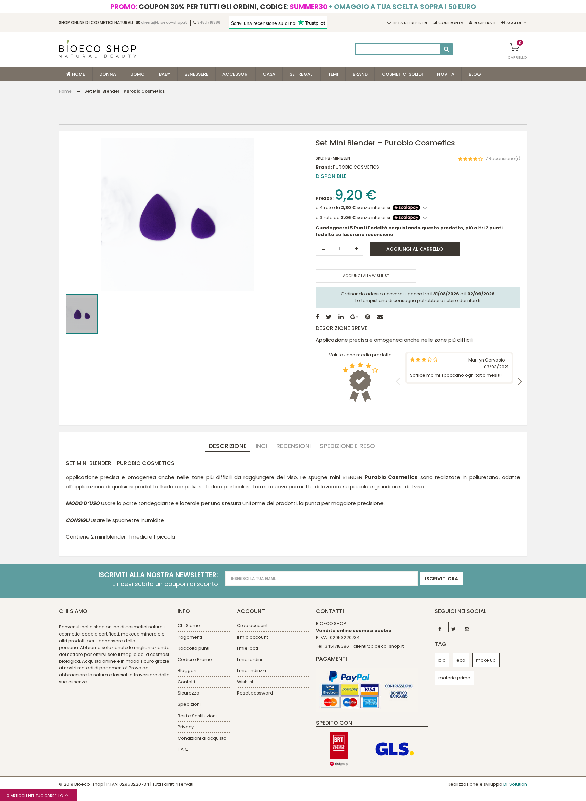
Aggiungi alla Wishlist (366, 275)
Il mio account (252, 637)
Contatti (186, 682)
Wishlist (245, 682)
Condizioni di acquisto (202, 738)
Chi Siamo (189, 625)
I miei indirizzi (251, 670)
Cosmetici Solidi (402, 74)
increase (356, 249)
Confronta (450, 22)
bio (442, 660)
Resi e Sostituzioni (197, 715)
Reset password (255, 693)
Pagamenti (190, 637)
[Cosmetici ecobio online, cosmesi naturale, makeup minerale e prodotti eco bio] (97, 49)
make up (486, 660)
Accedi (513, 22)
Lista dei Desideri (410, 22)
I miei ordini (249, 659)
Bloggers (188, 670)
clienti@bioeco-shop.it (164, 22)
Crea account (252, 625)
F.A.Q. (184, 749)
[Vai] (446, 49)
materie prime (454, 678)
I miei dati (247, 648)
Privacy (186, 727)
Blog (475, 74)
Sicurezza (188, 693)
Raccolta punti (193, 648)
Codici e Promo (195, 659)
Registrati (484, 22)
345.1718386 (208, 22)
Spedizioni (189, 704)
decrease (322, 249)
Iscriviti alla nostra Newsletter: (158, 575)
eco (460, 660)
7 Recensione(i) (502, 158)
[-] (440, 627)
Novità (445, 74)
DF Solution (515, 784)
